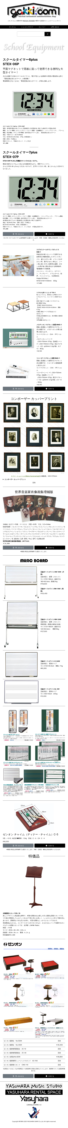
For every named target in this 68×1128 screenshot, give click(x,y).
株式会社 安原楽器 (28, 21)
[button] (18, 234)
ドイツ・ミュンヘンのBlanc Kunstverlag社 (25, 476)
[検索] (48, 34)
